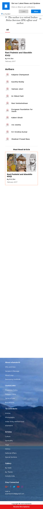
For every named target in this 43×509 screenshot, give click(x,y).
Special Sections (11, 457)
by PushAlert (6, 14)
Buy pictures (9, 402)
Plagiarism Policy (11, 390)
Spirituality (9, 440)
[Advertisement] (21, 271)
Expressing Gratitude (12, 379)
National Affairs (11, 453)
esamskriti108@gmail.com (14, 494)
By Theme (9, 472)
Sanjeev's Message (12, 371)
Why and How (10, 367)
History (7, 449)
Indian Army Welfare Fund (14, 421)
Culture (7, 436)
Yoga (7, 445)
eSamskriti (9, 425)
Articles (8, 413)
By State (8, 468)
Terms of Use (10, 398)
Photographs (10, 417)
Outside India (10, 476)
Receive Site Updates (21, 507)
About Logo (9, 375)
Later (23, 11)
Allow (36, 11)
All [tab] (7, 30)
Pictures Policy (10, 394)
